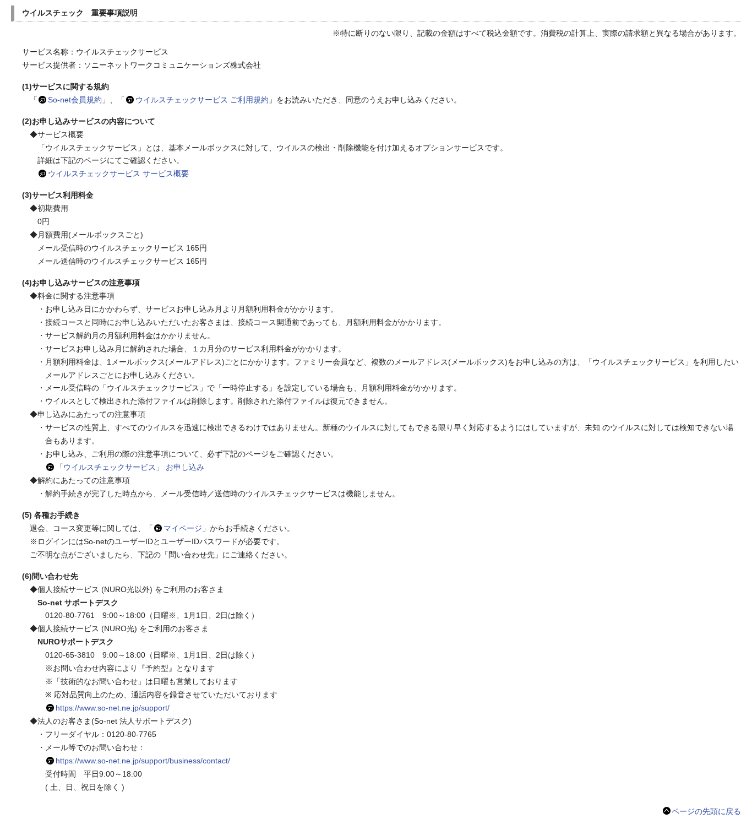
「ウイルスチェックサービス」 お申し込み (130, 467)
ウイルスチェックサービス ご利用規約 (202, 99)
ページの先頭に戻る (706, 811)
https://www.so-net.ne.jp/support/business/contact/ (143, 760)
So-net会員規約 (75, 99)
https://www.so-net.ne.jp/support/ (113, 707)
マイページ (183, 528)
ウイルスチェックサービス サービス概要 (118, 173)
